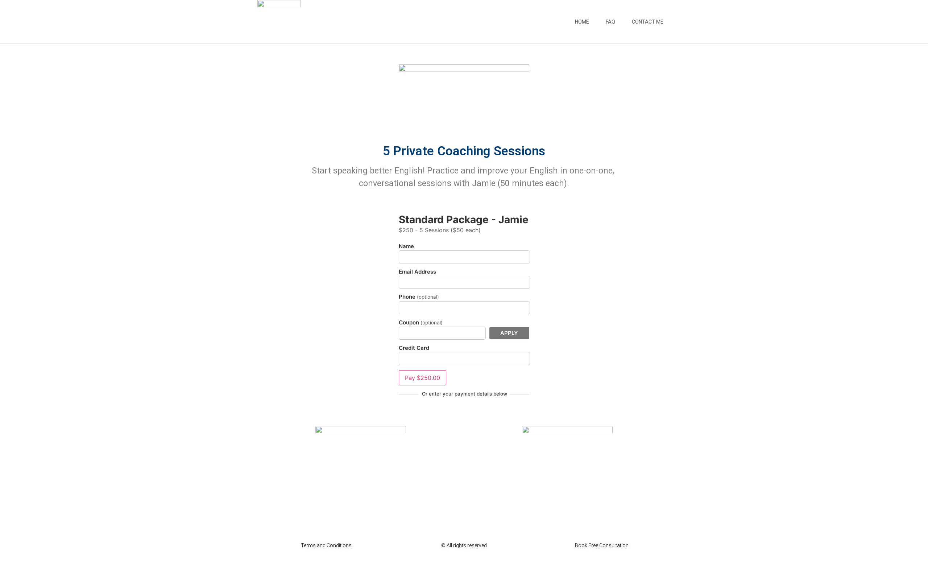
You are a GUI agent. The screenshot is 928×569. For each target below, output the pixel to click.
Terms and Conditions (326, 545)
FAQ (610, 22)
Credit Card (414, 348)
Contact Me (647, 22)
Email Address (417, 271)
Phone (419, 297)
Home (582, 22)
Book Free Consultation (602, 545)
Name (406, 246)
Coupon (421, 323)
